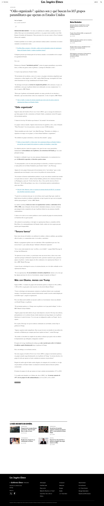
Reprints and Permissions (85, 493)
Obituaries (61, 485)
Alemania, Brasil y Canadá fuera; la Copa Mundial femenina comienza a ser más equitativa (79, 26)
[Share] (16, 27)
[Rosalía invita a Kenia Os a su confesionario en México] (15, 441)
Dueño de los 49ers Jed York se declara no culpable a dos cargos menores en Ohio (57, 441)
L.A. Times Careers (83, 488)
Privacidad (31, 502)
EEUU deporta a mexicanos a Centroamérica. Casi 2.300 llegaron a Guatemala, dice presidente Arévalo (80, 55)
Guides (60, 491)
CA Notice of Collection (37, 502)
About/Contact (82, 482)
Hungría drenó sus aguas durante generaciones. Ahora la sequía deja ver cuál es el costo (29, 429)
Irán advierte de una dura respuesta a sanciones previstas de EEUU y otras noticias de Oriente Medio (58, 430)
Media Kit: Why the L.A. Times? (47, 491)
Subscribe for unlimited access (16, 485)
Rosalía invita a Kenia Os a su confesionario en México (28, 440)
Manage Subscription (83, 491)
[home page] (52, 2)
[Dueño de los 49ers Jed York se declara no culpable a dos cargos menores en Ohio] (43, 441)
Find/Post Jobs (43, 485)
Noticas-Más (12, 7)
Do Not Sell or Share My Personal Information (49, 502)
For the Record (82, 485)
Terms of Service (25, 502)
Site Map (11, 487)
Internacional (24, 426)
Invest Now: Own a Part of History (46, 495)
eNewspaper (43, 482)
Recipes (61, 488)
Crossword (61, 482)
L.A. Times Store (63, 493)
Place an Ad (42, 488)
